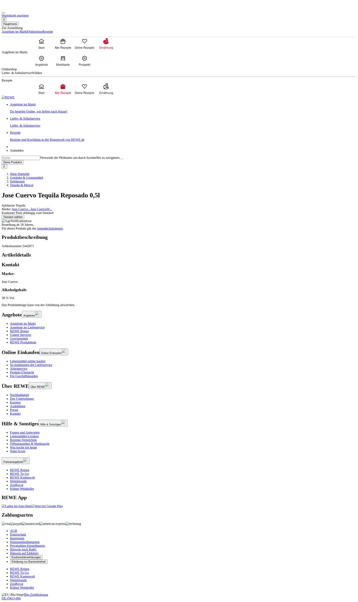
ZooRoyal (16, 485)
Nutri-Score (17, 451)
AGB (13, 531)
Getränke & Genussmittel (26, 177)
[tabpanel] (179, 285)
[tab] (179, 255)
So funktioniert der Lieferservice (31, 365)
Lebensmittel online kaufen (27, 361)
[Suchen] (121, 158)
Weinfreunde (18, 481)
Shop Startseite (19, 174)
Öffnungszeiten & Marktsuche (30, 443)
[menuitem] (41, 43)
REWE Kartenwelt (22, 477)
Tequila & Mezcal (21, 185)
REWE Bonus (19, 331)
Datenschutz (18, 534)
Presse (14, 410)
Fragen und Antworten (25, 432)
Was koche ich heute (23, 447)
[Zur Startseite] (16, 8)
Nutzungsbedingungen (25, 542)
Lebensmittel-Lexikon (24, 436)
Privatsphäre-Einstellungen (27, 545)
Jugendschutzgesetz (50, 228)
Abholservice (18, 368)
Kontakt (15, 413)
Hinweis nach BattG (23, 549)
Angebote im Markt (23, 323)
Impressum (17, 538)
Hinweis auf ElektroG (24, 553)
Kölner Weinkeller (22, 488)
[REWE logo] (8, 97)
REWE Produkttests (23, 342)
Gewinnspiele (19, 338)
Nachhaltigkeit (19, 395)
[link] (183, 108)
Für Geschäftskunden (24, 376)
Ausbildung (17, 406)
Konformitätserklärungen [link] (26, 557)
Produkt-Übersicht (22, 372)
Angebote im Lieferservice (27, 327)
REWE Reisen (19, 470)
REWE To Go (19, 474)
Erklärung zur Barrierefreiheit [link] (29, 561)
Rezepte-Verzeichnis (23, 440)
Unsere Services (20, 335)
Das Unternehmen (22, 398)
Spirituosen (17, 181)
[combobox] (21, 158)
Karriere (15, 402)
